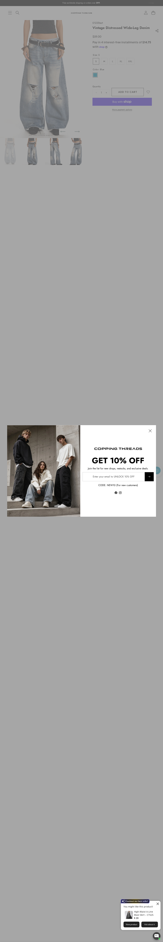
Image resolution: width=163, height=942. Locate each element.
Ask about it (149, 924)
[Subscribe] (149, 476)
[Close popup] (157, 904)
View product (131, 924)
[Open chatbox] (156, 936)
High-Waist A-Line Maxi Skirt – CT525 (143, 913)
